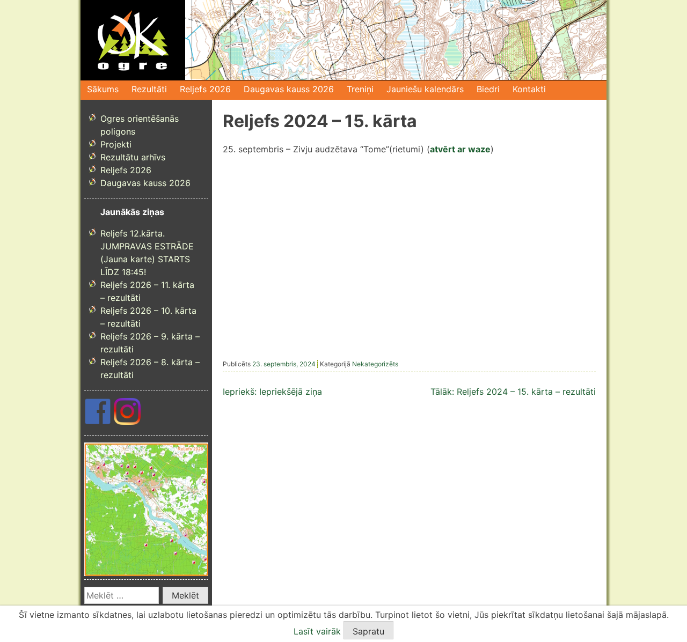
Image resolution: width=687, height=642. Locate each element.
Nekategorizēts (375, 364)
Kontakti (529, 89)
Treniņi (360, 89)
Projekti (115, 144)
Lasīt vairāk (317, 631)
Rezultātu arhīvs (132, 157)
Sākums (103, 89)
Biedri (488, 89)
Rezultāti (149, 89)
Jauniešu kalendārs (425, 89)
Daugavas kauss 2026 (289, 89)
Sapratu (368, 631)
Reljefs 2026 (205, 89)
